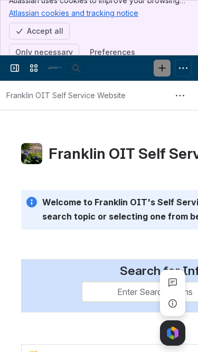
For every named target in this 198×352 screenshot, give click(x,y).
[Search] (76, 68)
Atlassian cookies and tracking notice (73, 12)
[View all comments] (172, 282)
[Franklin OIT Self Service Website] (54, 68)
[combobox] (89, 292)
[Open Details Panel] (172, 303)
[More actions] (180, 95)
